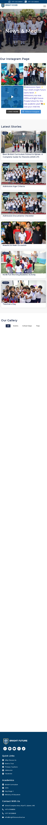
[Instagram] (19, 748)
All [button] (8, 326)
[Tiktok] (23, 748)
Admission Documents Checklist (18, 216)
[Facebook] (9, 748)
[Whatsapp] (5, 748)
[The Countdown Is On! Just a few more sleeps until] (35, 74)
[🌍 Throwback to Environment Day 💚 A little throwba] (12, 74)
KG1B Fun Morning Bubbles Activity (19, 275)
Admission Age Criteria (14, 186)
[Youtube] (14, 748)
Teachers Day (9, 304)
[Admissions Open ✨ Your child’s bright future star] (35, 97)
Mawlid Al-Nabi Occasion (14, 245)
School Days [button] (27, 326)
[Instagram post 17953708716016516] (12, 97)
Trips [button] (38, 326)
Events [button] (15, 326)
